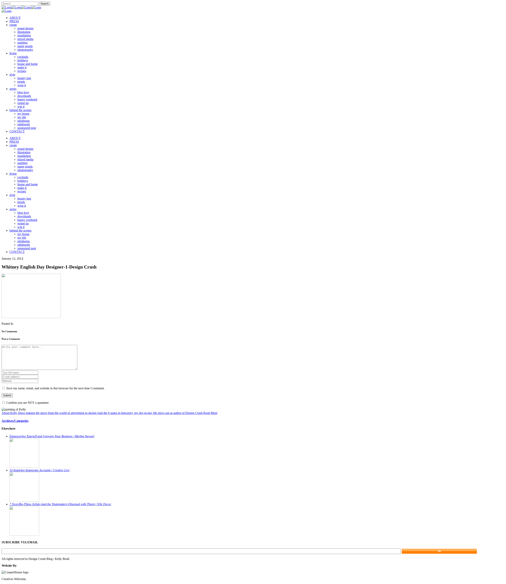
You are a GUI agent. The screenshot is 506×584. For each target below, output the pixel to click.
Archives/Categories (15, 421)
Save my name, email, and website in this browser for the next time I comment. (55, 388)
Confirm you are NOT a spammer (27, 402)
